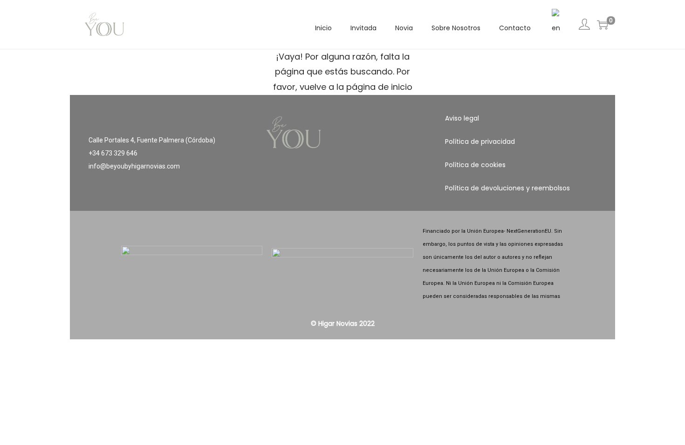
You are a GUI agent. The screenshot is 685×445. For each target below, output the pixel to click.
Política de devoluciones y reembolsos (507, 188)
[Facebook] (315, 190)
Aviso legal (462, 118)
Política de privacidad (480, 141)
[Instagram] (342, 190)
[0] (602, 24)
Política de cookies (475, 164)
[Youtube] (370, 190)
